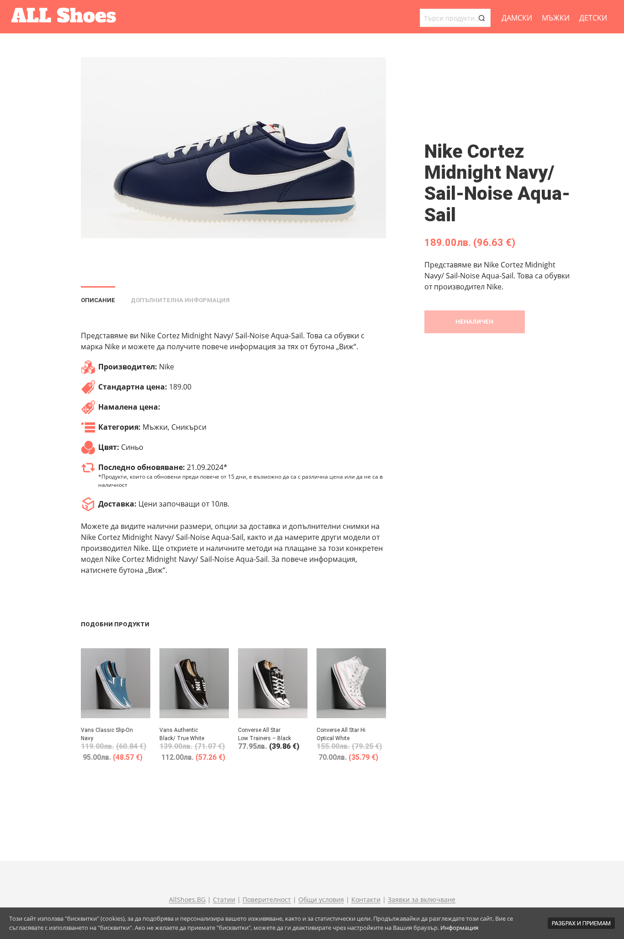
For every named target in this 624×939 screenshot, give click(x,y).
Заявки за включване (421, 899)
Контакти (366, 899)
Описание (98, 300)
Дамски (517, 18)
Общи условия (321, 899)
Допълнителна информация (180, 300)
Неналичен (474, 321)
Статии (224, 899)
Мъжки (556, 18)
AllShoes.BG (187, 899)
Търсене (481, 18)
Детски (593, 18)
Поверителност (267, 899)
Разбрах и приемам (581, 923)
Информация (459, 927)
